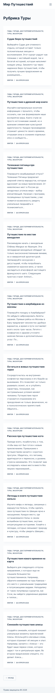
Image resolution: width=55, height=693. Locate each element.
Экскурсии (17, 34)
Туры (9, 34)
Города (16, 31)
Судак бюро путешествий (22, 39)
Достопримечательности (31, 31)
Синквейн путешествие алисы (25, 624)
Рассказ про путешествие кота (25, 436)
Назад (11, 678)
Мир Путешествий (18, 4)
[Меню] (50, 4)
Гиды (9, 31)
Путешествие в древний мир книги (27, 102)
